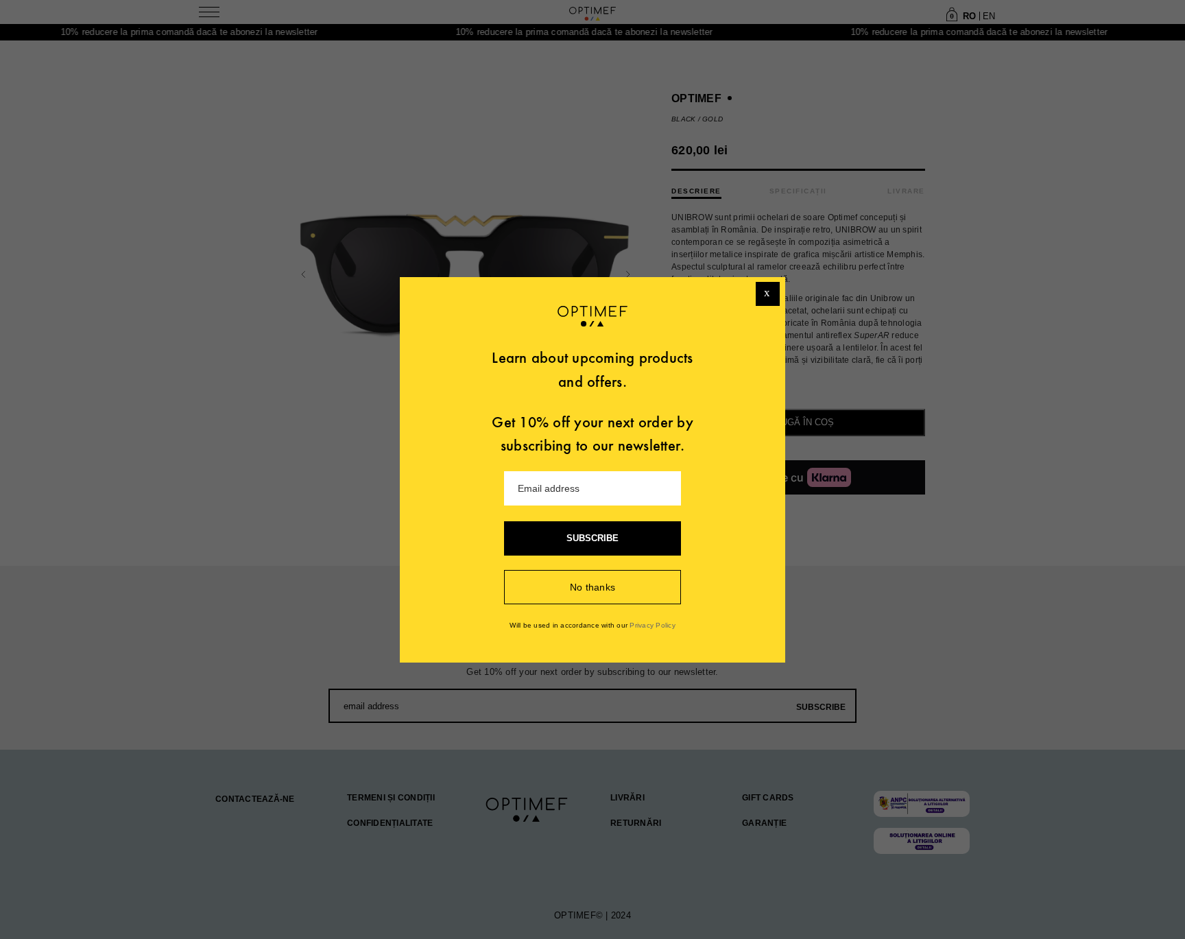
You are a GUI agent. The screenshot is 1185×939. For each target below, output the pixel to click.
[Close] (768, 294)
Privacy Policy (652, 625)
